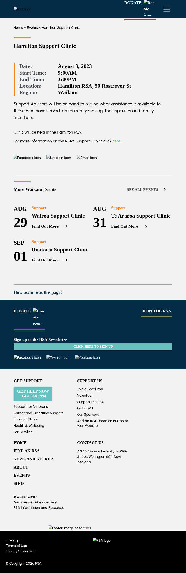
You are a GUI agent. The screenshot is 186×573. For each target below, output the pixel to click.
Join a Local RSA (90, 389)
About (21, 467)
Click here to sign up (93, 346)
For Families (23, 432)
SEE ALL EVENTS (142, 190)
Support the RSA (90, 402)
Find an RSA (27, 451)
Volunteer (85, 395)
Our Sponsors (88, 414)
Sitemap (13, 540)
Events (32, 27)
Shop (19, 483)
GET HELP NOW (33, 393)
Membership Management (35, 502)
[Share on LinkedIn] (56, 157)
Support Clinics (26, 419)
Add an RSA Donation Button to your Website (102, 423)
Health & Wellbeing (29, 425)
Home (18, 27)
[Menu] (166, 9)
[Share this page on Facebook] (27, 157)
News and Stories (34, 459)
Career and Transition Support (38, 413)
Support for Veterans (31, 406)
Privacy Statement (21, 551)
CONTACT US (90, 442)
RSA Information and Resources (39, 507)
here (116, 140)
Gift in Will (85, 408)
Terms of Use (16, 546)
